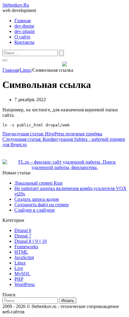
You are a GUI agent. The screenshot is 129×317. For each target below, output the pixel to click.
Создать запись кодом (36, 199)
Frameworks (26, 246)
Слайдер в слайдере (34, 210)
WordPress (24, 284)
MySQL (22, 273)
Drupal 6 (22, 230)
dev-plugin (24, 31)
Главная (22, 20)
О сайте (22, 36)
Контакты (24, 42)
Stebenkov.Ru (15, 5)
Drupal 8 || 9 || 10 (30, 241)
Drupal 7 (22, 235)
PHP (18, 279)
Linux (20, 262)
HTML (21, 252)
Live (18, 268)
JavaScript (24, 257)
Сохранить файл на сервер (41, 204)
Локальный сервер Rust (38, 183)
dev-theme (24, 26)
